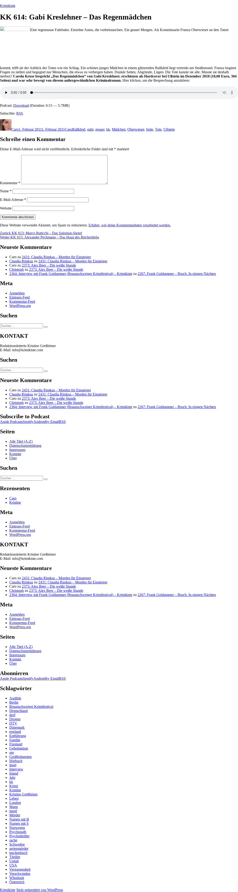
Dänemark (17, 727)
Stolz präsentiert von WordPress (39, 890)
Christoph (16, 269)
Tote (158, 129)
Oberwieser (135, 129)
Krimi (13, 786)
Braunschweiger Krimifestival (31, 706)
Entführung (17, 736)
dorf (12, 715)
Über (13, 458)
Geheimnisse (18, 748)
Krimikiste (7, 6)
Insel (12, 765)
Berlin (13, 702)
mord (13, 811)
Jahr (12, 777)
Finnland (15, 744)
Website (6, 208)
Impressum (17, 450)
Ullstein (169, 129)
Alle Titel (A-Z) (21, 441)
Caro (15, 129)
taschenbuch (18, 853)
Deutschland (18, 711)
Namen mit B (19, 819)
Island (13, 773)
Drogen (14, 719)
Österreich (16, 882)
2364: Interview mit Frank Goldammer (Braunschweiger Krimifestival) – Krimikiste (70, 274)
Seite (149, 129)
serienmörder (18, 848)
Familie (14, 740)
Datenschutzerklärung (25, 446)
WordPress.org (20, 306)
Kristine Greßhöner (23, 794)
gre (11, 752)
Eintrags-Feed (19, 297)
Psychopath (17, 832)
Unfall (14, 861)
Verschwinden (19, 874)
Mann (13, 807)
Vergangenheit (19, 869)
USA (13, 865)
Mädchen (119, 129)
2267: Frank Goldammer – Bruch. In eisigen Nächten (177, 274)
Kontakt (15, 454)
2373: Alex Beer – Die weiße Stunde (49, 265)
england (15, 732)
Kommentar (10, 183)
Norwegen (17, 828)
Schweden (17, 844)
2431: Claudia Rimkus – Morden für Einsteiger (56, 257)
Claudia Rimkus (21, 261)
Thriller (14, 857)
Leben (14, 798)
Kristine (15, 502)
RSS (19, 113)
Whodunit (16, 878)
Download (21, 105)
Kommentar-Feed (22, 301)
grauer (99, 129)
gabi (90, 129)
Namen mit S (19, 823)
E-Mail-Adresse (13, 200)
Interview (16, 769)
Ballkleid (78, 129)
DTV (13, 723)
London (15, 803)
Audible (15, 698)
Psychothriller (19, 836)
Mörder (14, 815)
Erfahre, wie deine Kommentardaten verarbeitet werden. (130, 225)
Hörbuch (15, 761)
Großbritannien (20, 757)
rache (13, 840)
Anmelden (17, 293)
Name (6, 191)
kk (108, 129)
